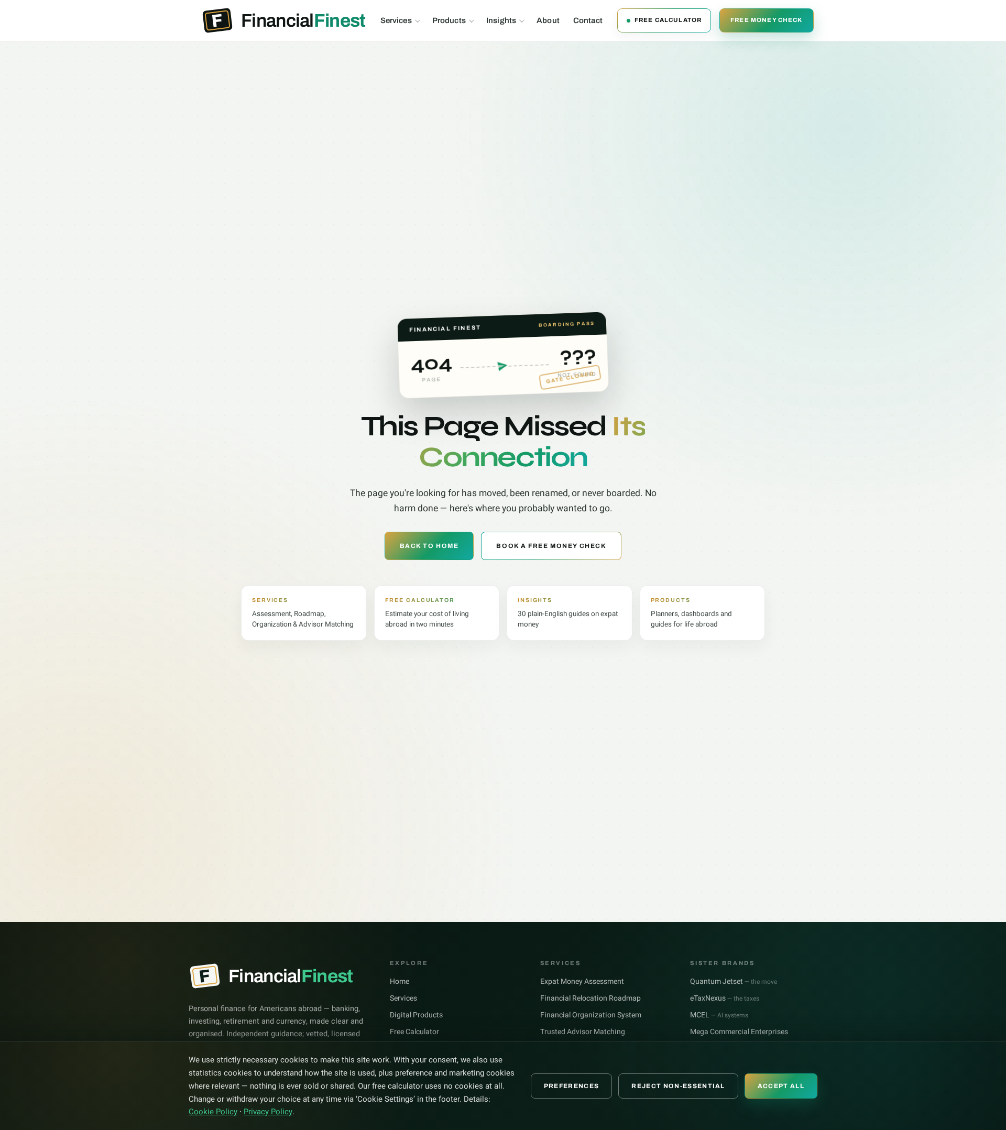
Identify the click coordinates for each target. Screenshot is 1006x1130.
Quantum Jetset (733, 981)
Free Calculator (668, 20)
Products (449, 20)
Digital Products (416, 1015)
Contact (588, 20)
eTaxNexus (724, 998)
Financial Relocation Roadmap (590, 998)
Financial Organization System (590, 1015)
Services (396, 20)
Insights (501, 20)
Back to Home (429, 546)
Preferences (571, 1086)
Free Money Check (766, 20)
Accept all (781, 1086)
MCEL (719, 1015)
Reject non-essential (678, 1086)
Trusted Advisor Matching (582, 1031)
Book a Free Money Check (551, 546)
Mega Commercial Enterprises (739, 1031)
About (548, 20)
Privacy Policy (268, 1111)
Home (399, 981)
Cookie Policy (213, 1111)
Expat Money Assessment (582, 981)
